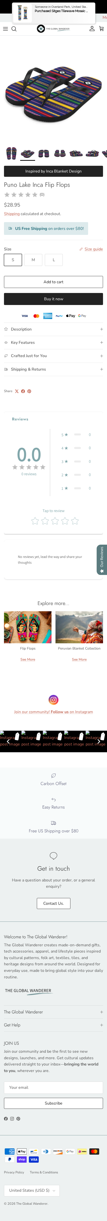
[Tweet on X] (17, 391)
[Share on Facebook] (23, 391)
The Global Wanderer (32, 1203)
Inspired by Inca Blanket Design (53, 171)
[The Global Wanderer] (53, 29)
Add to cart (53, 282)
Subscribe (53, 1103)
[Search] (16, 28)
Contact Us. (53, 903)
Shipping (12, 214)
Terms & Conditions (44, 1172)
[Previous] (8, 741)
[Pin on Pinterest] (29, 391)
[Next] (99, 741)
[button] (76, 434)
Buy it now (53, 299)
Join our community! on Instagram (53, 712)
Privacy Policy (14, 1172)
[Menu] (5, 28)
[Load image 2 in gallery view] (53, 89)
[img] (21, 195)
